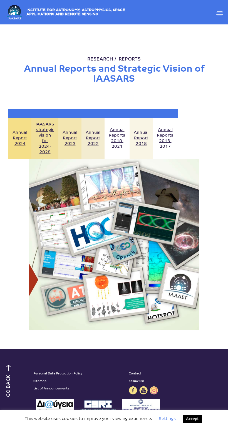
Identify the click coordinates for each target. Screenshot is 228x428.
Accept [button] (192, 419)
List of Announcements (51, 388)
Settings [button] (167, 419)
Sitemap (39, 381)
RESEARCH (100, 59)
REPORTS (130, 59)
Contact (135, 373)
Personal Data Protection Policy (57, 373)
